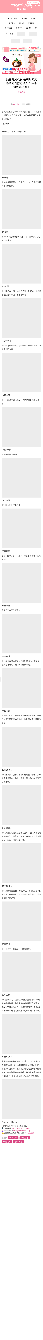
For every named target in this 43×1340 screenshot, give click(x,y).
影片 (36, 28)
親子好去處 (8, 28)
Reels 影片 (9, 34)
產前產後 (12, 23)
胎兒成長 (7, 1142)
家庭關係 (31, 23)
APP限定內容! (12, 18)
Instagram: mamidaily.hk (22, 1131)
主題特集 (28, 28)
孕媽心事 (25, 1138)
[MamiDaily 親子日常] (21, 6)
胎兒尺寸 (18, 1142)
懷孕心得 (21, 92)
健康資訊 (21, 23)
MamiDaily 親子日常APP (21, 1128)
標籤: (4, 1138)
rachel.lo (16, 104)
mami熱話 (24, 18)
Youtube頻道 (29, 1133)
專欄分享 (19, 28)
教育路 (33, 18)
